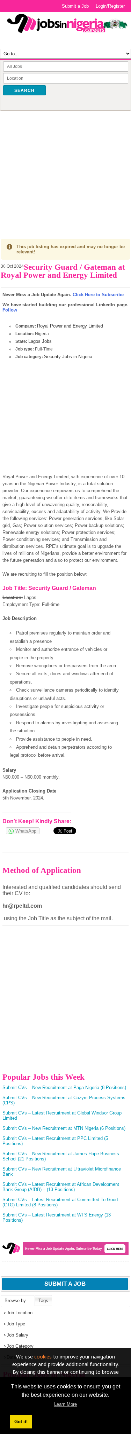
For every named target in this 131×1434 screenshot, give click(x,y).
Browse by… (17, 1300)
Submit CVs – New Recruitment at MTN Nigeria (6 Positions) (63, 1128)
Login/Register (110, 6)
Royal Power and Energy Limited (70, 326)
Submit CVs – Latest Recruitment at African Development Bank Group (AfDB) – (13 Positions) (60, 1187)
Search (24, 90)
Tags (43, 1300)
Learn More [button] (65, 1404)
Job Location (19, 1312)
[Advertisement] (65, 169)
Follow (9, 310)
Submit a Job (75, 6)
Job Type (16, 1323)
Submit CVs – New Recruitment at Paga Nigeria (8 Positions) (64, 1087)
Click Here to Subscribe (98, 294)
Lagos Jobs (40, 341)
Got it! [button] (21, 1421)
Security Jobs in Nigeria (68, 356)
